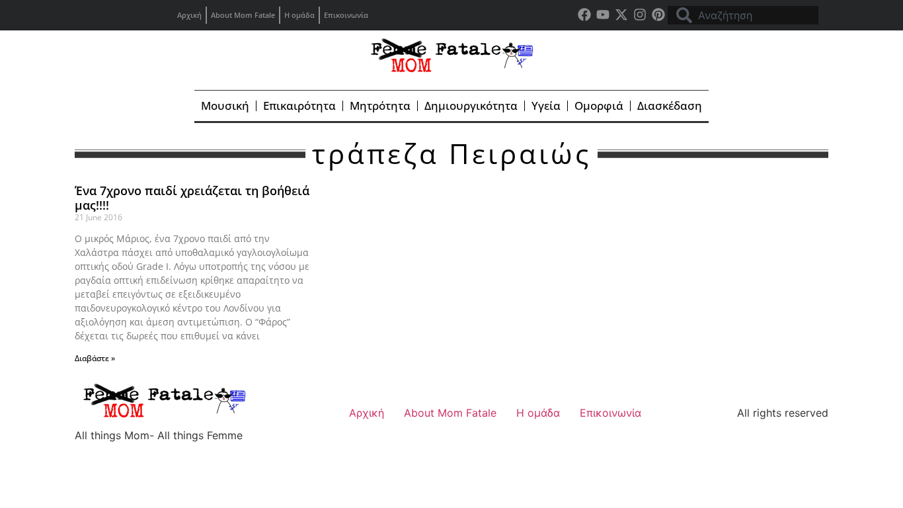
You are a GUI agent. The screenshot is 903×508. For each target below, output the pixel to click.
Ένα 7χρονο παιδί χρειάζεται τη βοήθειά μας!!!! (192, 198)
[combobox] (743, 15)
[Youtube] (603, 14)
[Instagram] (640, 14)
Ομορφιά (598, 105)
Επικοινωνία (346, 15)
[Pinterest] (658, 14)
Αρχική (189, 15)
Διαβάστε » (95, 358)
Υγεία (546, 105)
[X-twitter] (621, 14)
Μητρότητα (380, 105)
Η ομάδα (299, 15)
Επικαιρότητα (299, 105)
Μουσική (225, 105)
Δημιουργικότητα (471, 105)
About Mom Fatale (243, 15)
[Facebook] (584, 14)
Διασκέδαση (669, 105)
